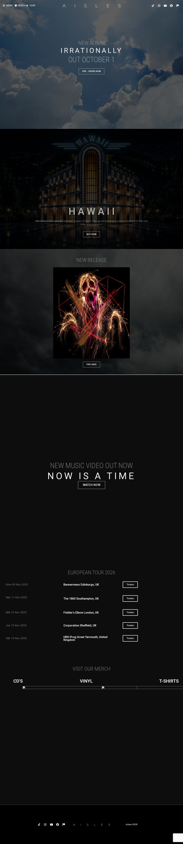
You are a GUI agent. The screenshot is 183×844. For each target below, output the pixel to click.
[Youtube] (165, 5)
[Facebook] (171, 5)
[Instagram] (159, 5)
